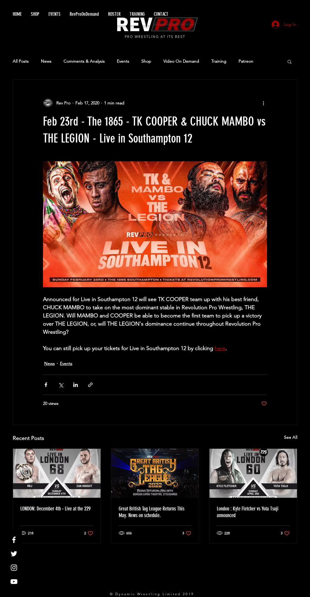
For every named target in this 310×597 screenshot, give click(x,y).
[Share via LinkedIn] (75, 385)
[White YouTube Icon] (14, 581)
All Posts (21, 61)
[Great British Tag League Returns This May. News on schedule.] (155, 473)
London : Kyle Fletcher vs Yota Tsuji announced (248, 512)
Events (123, 61)
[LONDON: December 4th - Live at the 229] (57, 473)
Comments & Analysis (84, 61)
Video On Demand (181, 61)
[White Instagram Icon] (14, 567)
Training (218, 61)
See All (290, 437)
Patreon (246, 61)
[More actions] (263, 103)
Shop (146, 61)
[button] (289, 61)
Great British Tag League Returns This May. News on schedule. (151, 512)
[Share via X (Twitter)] (61, 385)
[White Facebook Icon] (14, 540)
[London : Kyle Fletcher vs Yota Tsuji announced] (253, 473)
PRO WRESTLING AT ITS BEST (155, 36)
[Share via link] (90, 385)
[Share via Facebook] (46, 385)
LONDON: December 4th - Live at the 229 (55, 508)
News (46, 61)
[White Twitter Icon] (14, 553)
